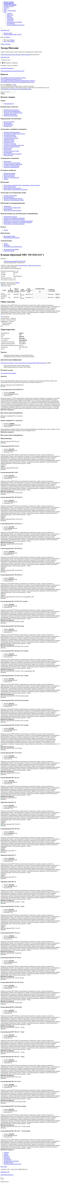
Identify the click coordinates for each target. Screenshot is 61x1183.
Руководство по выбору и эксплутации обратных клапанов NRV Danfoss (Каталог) (23, 363)
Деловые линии (6, 285)
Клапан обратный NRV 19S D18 (12, 34)
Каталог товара (8, 33)
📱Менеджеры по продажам (9, 62)
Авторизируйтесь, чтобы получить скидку (29, 265)
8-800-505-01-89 (5, 30)
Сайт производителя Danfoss (8, 373)
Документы (7, 1158)
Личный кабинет (8, 1162)
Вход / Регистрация (9, 41)
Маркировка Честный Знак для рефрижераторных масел (17, 82)
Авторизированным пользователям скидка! (12, 71)
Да (13, 84)
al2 (16, 1169)
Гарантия (6, 1152)
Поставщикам (7, 1159)
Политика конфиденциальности (12, 1164)
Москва (8, 37)
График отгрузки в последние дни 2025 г (13, 77)
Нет (15, 84)
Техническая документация (11, 1161)
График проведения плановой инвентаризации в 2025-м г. (18, 80)
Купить (57, 294)
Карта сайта (4, 1166)
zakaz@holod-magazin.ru (7, 68)
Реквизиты (7, 1156)
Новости (6, 1155)
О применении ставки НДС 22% (11, 79)
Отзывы (6, 1154)
